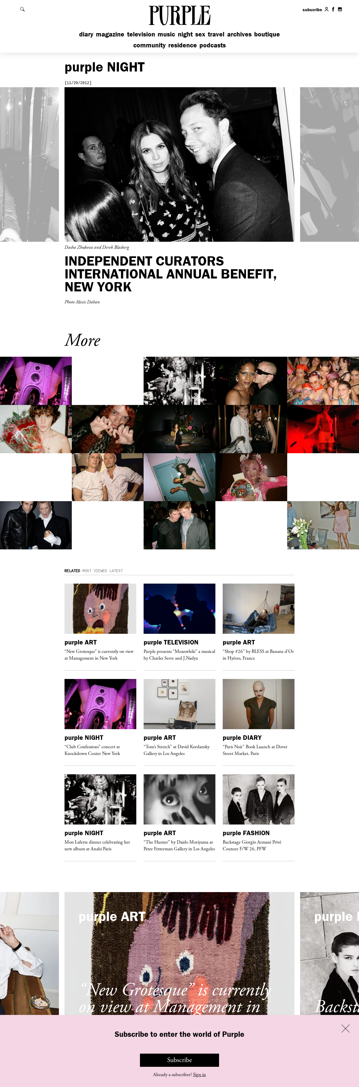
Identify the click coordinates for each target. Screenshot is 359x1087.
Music (166, 34)
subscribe (312, 9)
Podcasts (212, 45)
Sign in (199, 1075)
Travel (216, 34)
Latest (116, 571)
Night (185, 34)
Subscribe (179, 1060)
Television (141, 34)
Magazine (110, 34)
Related (72, 571)
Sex (200, 34)
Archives (239, 34)
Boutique (267, 34)
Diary (86, 34)
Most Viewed (94, 571)
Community (149, 45)
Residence (182, 45)
